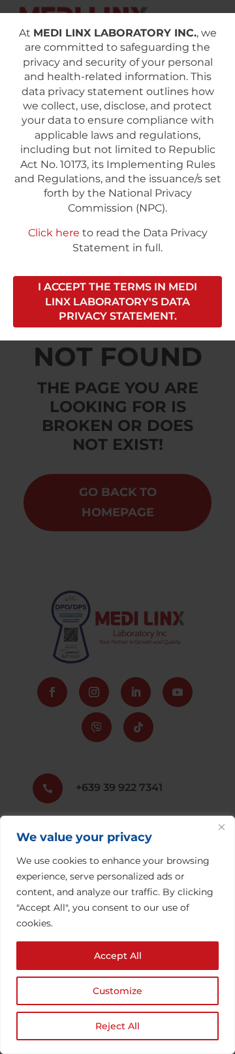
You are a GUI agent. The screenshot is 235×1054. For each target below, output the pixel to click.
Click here (54, 233)
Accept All (118, 956)
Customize (117, 991)
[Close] (221, 827)
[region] (117, 935)
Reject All (117, 1026)
